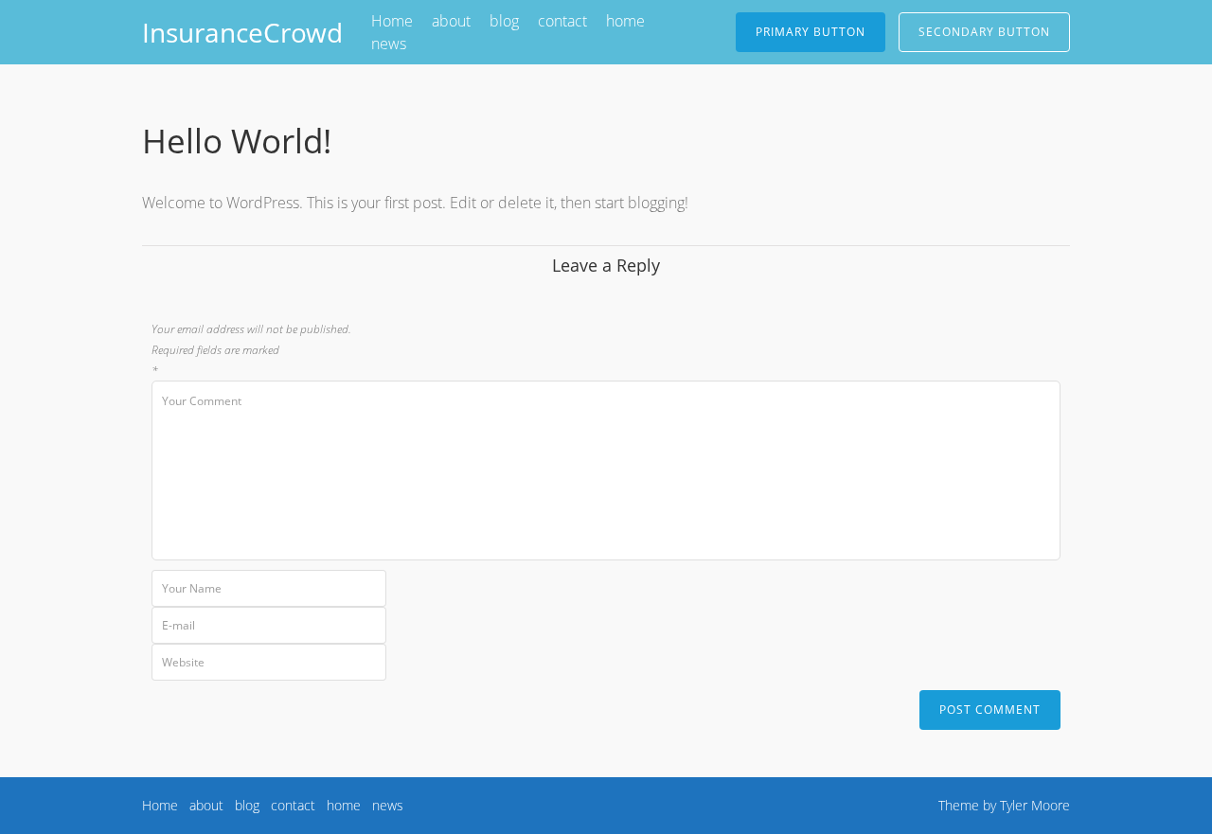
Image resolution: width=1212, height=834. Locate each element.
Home (392, 20)
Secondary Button (984, 32)
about (451, 20)
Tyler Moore (1035, 805)
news (388, 43)
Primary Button (810, 32)
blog (504, 20)
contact (562, 20)
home (625, 20)
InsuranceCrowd (242, 32)
